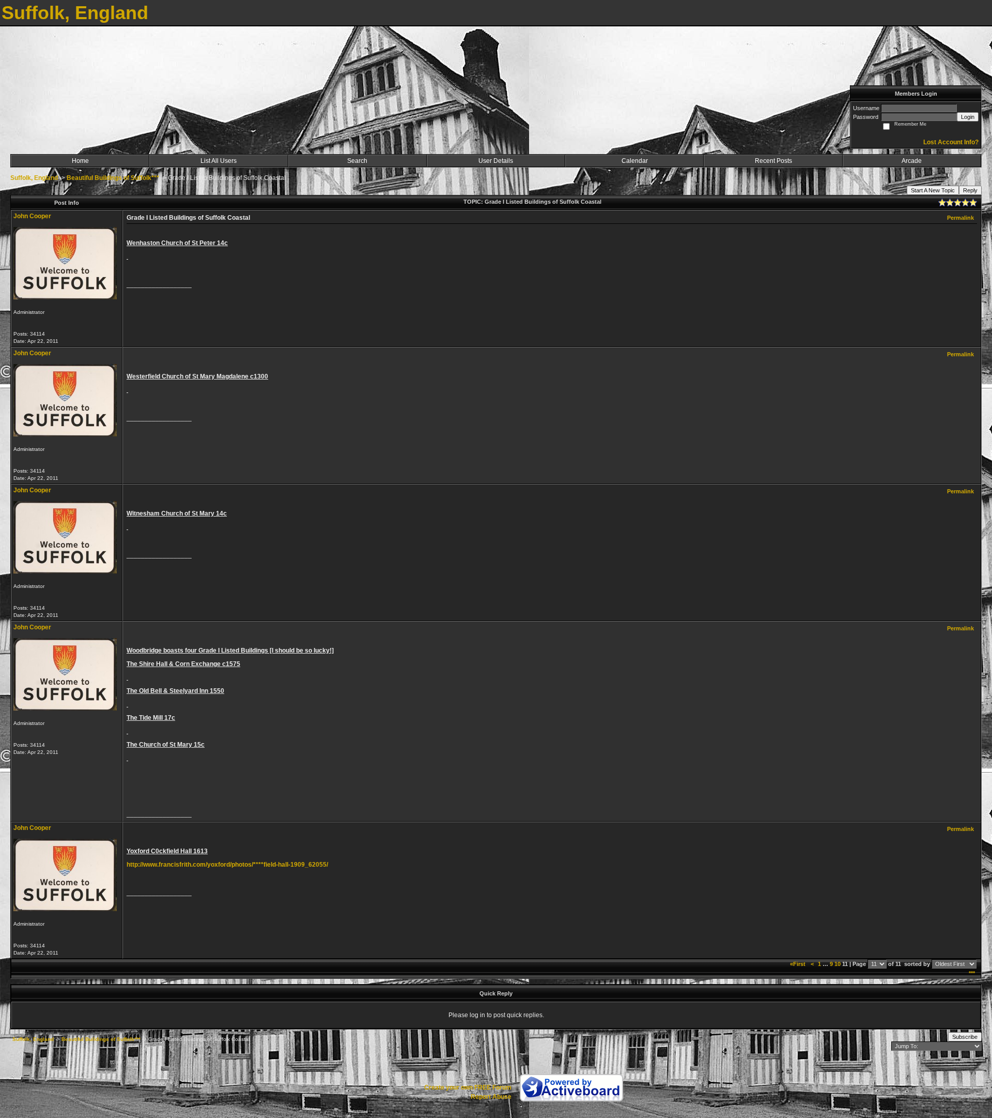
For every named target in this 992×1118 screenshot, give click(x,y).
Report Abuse (491, 1096)
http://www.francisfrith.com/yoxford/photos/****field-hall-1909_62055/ (227, 864)
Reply (970, 190)
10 (837, 964)
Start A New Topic (933, 190)
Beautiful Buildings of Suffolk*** (113, 178)
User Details (495, 160)
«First (798, 964)
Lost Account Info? (951, 142)
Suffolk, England (34, 178)
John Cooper (32, 216)
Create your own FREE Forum (468, 1087)
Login (967, 117)
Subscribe (965, 1037)
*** (972, 973)
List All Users (218, 160)
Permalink (960, 218)
